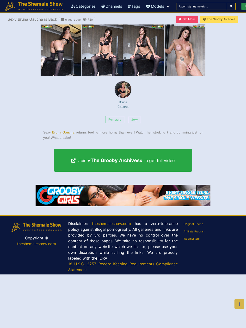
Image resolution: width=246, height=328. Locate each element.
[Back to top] (239, 304)
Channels (113, 6)
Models (157, 6)
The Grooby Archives (221, 19)
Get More (189, 19)
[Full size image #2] (143, 50)
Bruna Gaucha (123, 104)
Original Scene (193, 224)
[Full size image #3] (185, 50)
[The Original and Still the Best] (123, 204)
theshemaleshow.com (36, 243)
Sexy (134, 119)
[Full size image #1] (102, 50)
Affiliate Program (194, 231)
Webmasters (192, 238)
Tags (135, 6)
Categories (86, 6)
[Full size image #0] (61, 50)
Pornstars (114, 119)
